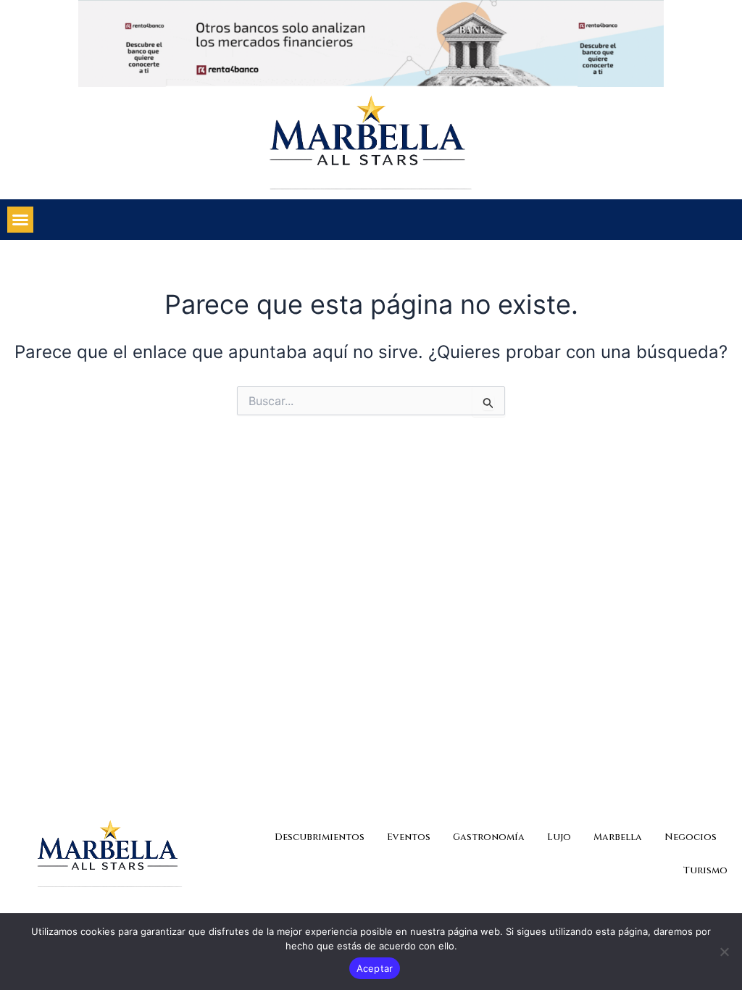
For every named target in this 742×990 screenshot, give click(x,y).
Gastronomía (489, 837)
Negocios (690, 837)
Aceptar (375, 968)
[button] (20, 220)
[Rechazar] (724, 951)
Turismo (705, 870)
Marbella (617, 837)
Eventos (408, 837)
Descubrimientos (319, 837)
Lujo (559, 837)
